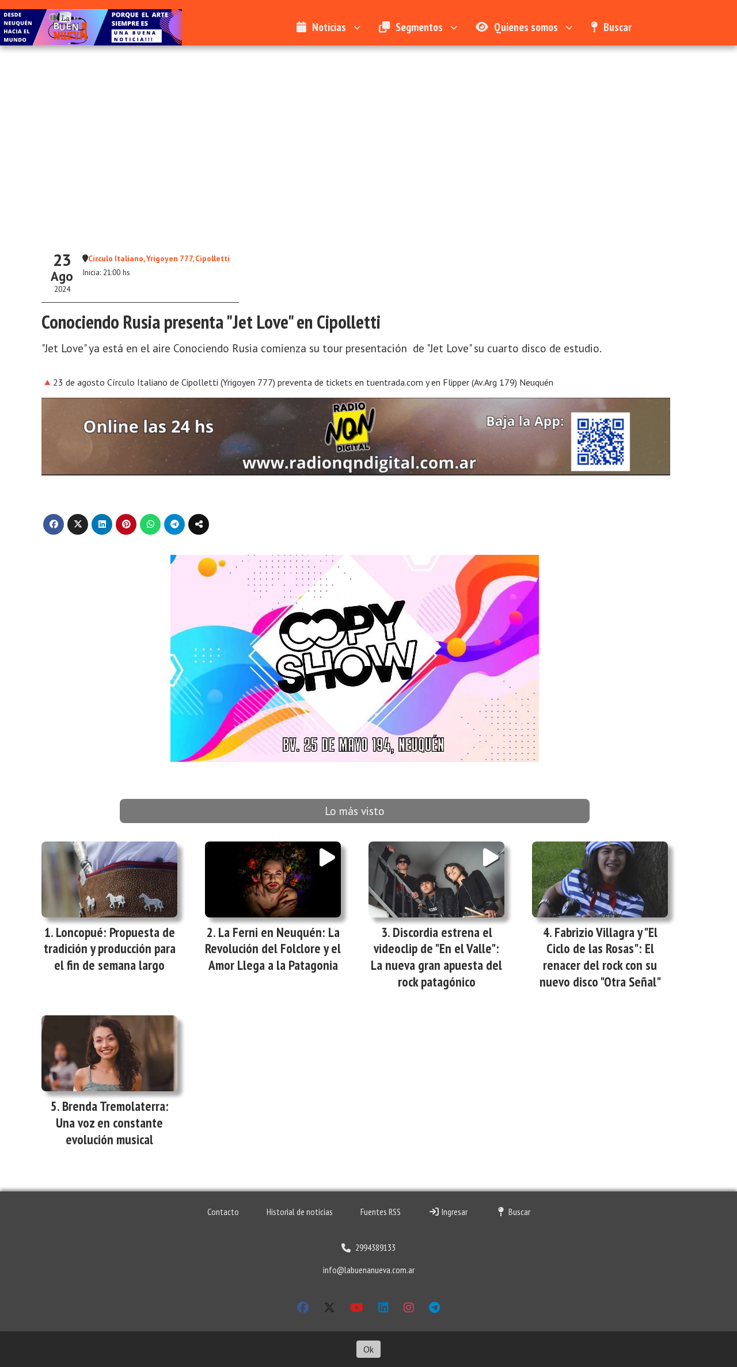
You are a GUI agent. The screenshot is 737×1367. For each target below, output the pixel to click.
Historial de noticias (300, 1211)
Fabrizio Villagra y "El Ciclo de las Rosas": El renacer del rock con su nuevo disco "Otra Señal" (600, 957)
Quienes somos (526, 27)
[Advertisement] (368, 150)
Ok (368, 1349)
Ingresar (454, 1211)
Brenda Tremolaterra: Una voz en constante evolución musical (112, 1123)
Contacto (223, 1211)
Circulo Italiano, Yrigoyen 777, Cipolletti (159, 258)
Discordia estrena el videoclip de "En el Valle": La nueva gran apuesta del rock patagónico (436, 957)
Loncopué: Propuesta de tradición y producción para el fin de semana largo (110, 949)
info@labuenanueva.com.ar (369, 1269)
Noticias (329, 27)
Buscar (617, 27)
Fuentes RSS (380, 1211)
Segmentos (419, 27)
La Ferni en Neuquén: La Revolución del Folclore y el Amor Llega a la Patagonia (273, 949)
